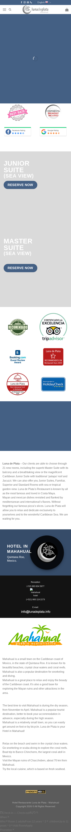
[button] (4, 9)
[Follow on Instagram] (25, 2)
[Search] (10, 9)
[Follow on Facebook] (21, 2)
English (41, 2)
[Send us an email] (28, 2)
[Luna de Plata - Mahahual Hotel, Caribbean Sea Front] (35, 9)
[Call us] (31, 2)
